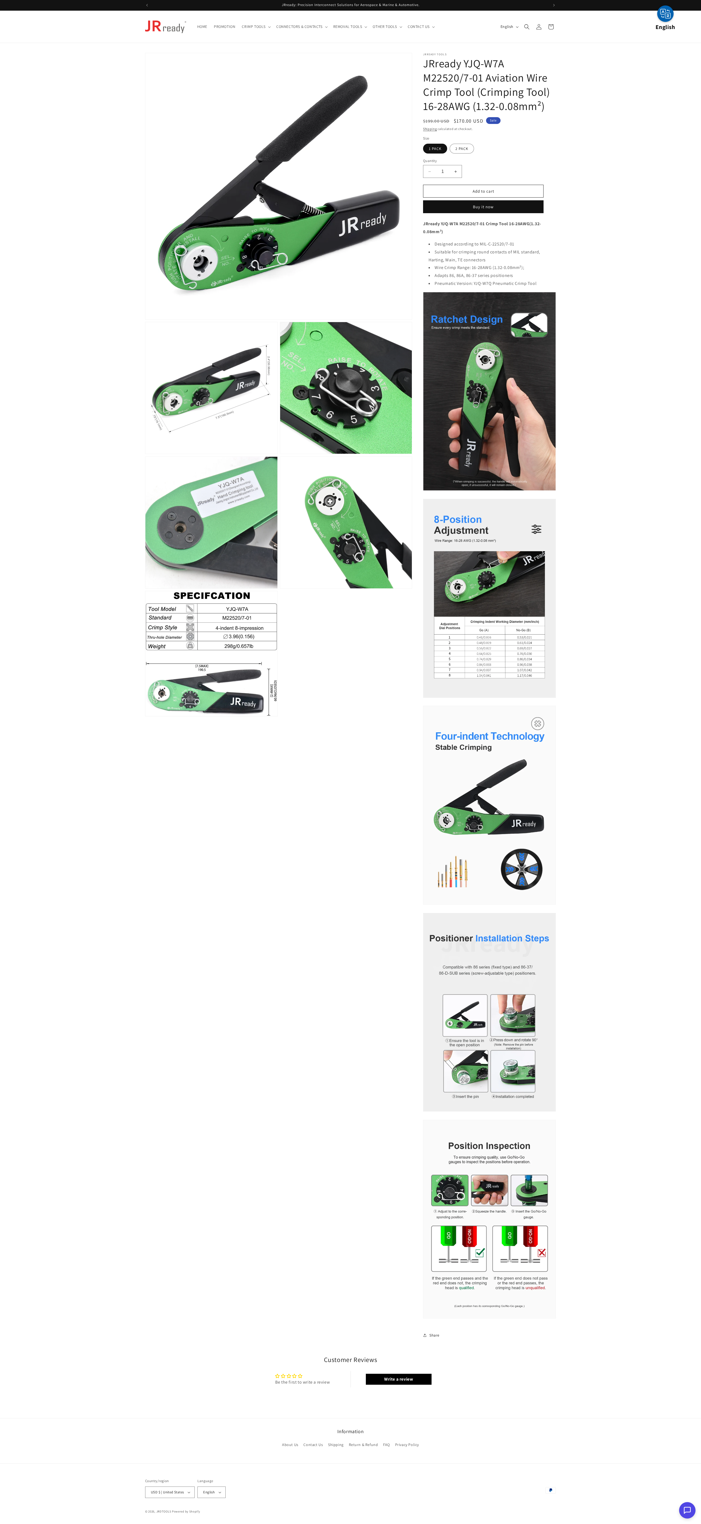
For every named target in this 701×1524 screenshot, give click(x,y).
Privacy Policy (407, 1444)
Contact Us (313, 1444)
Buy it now (483, 206)
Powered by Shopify (186, 1511)
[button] (256, 26)
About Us (290, 1444)
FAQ (386, 1444)
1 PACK (435, 148)
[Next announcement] (554, 5)
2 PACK (461, 148)
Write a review (398, 1379)
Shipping (430, 129)
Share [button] (434, 1335)
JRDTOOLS (163, 1511)
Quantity (430, 160)
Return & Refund (363, 1444)
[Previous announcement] (147, 5)
